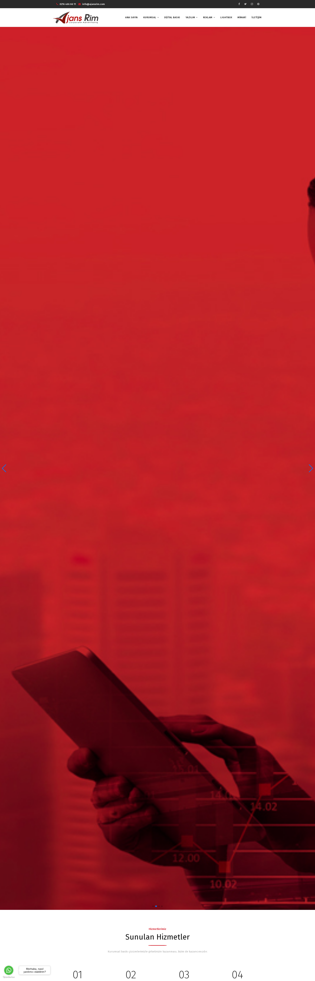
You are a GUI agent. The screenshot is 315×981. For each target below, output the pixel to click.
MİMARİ (242, 17)
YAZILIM (190, 17)
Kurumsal (149, 17)
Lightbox (226, 17)
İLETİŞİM (256, 17)
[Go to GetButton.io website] (9, 977)
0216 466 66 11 (68, 4)
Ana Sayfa (131, 17)
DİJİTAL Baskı (172, 17)
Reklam (207, 17)
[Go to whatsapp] (8, 970)
